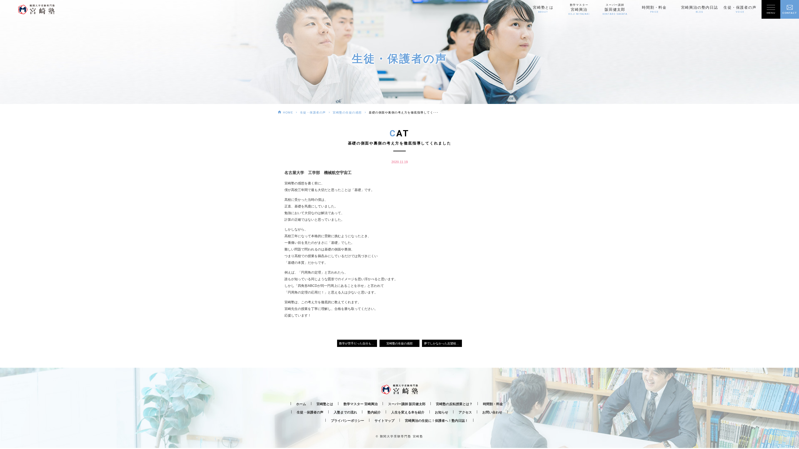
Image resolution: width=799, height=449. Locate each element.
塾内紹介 (374, 412)
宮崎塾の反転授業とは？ (454, 404)
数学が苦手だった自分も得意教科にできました (358, 343)
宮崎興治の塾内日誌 (699, 9)
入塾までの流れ (345, 412)
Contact (789, 12)
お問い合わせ (492, 412)
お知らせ (441, 412)
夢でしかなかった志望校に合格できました (443, 343)
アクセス (465, 412)
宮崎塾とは (543, 9)
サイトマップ (385, 420)
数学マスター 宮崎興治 (361, 404)
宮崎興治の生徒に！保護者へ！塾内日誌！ (436, 420)
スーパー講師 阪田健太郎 (407, 404)
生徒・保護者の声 (739, 9)
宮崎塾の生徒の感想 (347, 112)
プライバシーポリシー (347, 420)
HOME (288, 112)
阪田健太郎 (615, 9)
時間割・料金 (654, 9)
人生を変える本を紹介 (407, 412)
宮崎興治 (578, 9)
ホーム (301, 404)
